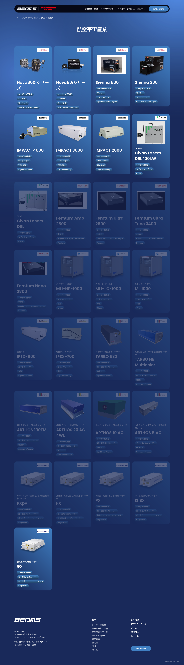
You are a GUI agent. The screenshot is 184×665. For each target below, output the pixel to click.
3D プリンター (98, 635)
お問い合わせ (158, 9)
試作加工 (131, 9)
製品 (96, 9)
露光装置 (96, 639)
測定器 (95, 642)
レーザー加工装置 (100, 628)
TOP (16, 18)
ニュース (141, 9)
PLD (94, 646)
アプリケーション (107, 9)
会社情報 (88, 9)
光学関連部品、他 (100, 632)
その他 (95, 649)
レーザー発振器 (99, 625)
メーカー (121, 9)
